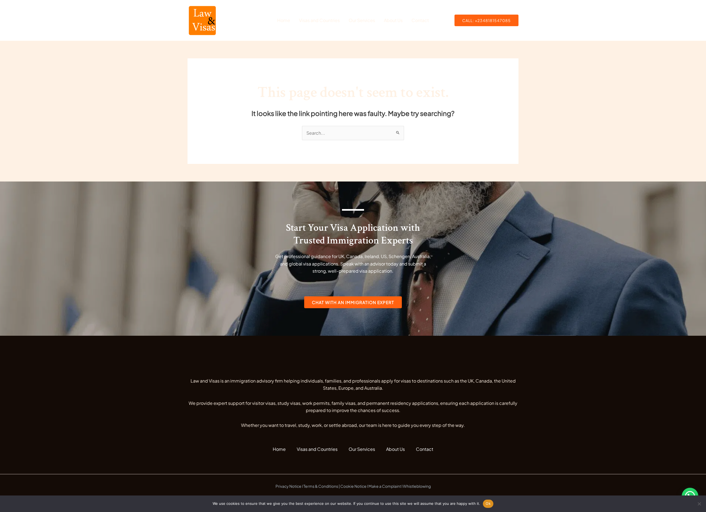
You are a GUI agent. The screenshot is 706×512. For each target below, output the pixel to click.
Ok (488, 503)
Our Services (362, 20)
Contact (420, 20)
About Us (393, 20)
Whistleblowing (417, 486)
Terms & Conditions (320, 486)
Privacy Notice (288, 486)
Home (283, 20)
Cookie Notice (353, 486)
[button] (486, 20)
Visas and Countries (319, 20)
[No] (699, 503)
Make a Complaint (384, 486)
